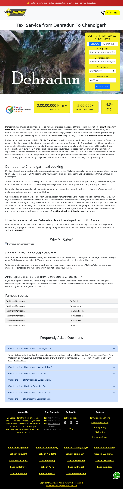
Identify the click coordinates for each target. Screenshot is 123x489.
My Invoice (100, 432)
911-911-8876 (20, 360)
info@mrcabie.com (52, 429)
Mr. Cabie (79, 482)
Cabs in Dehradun (45, 447)
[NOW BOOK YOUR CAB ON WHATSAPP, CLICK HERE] (117, 475)
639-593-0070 (54, 423)
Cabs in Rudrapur (18, 460)
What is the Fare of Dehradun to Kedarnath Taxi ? (30, 392)
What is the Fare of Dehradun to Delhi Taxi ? (27, 373)
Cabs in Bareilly (47, 460)
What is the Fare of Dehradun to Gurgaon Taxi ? (29, 380)
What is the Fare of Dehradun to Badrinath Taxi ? (30, 367)
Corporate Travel (100, 437)
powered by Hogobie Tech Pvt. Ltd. (61, 485)
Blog (71, 428)
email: (52, 426)
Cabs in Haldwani (103, 447)
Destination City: (102, 58)
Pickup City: (102, 48)
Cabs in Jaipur (17, 453)
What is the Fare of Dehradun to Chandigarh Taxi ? (30, 348)
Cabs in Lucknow (75, 453)
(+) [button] (27, 447)
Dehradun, (10, 127)
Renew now (67, 3)
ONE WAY (95, 44)
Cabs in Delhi (17, 466)
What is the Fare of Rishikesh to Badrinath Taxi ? (29, 399)
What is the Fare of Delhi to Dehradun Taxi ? (27, 386)
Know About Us (23, 432)
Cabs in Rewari (47, 473)
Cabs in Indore (105, 466)
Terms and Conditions (100, 418)
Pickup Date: (102, 67)
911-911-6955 (113, 12)
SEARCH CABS (102, 86)
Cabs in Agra (47, 466)
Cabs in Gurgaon (17, 447)
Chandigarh (52, 140)
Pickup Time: (102, 76)
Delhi (12, 129)
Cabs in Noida (45, 453)
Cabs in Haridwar (76, 460)
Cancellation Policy (99, 422)
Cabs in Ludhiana (103, 453)
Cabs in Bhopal (76, 466)
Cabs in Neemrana (76, 473)
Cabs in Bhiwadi (18, 473)
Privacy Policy (100, 427)
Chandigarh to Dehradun (68, 211)
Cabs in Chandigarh (74, 447)
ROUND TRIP (108, 44)
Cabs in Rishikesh (104, 460)
